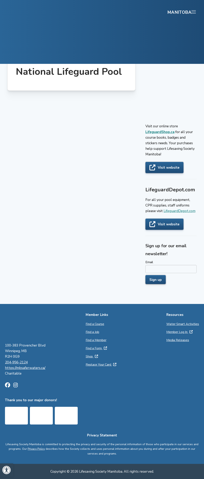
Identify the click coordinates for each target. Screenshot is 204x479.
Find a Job (92, 332)
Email (149, 262)
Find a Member (96, 340)
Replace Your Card (99, 364)
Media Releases (177, 340)
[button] (6, 470)
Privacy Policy (36, 449)
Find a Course (95, 324)
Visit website (168, 167)
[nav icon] (193, 12)
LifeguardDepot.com (179, 210)
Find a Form (94, 348)
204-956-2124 (16, 362)
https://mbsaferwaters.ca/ (25, 367)
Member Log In (177, 332)
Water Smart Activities (182, 324)
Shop (90, 356)
